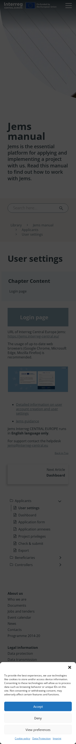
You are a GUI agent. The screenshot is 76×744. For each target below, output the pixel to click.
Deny (38, 718)
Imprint (57, 738)
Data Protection (41, 738)
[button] (70, 667)
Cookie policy (22, 738)
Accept (38, 706)
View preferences (38, 730)
